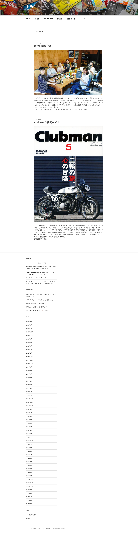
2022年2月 (29, 472)
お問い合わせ (71, 19)
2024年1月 (29, 395)
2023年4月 (29, 423)
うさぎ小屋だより (31, 515)
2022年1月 (29, 475)
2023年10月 (29, 405)
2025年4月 (29, 342)
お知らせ (28, 518)
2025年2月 (29, 349)
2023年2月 (29, 430)
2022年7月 (29, 454)
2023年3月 (29, 426)
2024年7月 (29, 374)
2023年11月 (29, 402)
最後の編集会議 (42, 45)
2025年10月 (29, 335)
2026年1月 (29, 328)
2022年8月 (29, 451)
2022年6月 (29, 458)
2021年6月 (29, 500)
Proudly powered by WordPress (55, 528)
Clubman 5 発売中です (47, 122)
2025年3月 (29, 346)
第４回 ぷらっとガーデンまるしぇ (36, 277)
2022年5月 (29, 461)
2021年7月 (29, 497)
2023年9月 (29, 409)
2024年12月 (29, 356)
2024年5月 (29, 381)
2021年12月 (29, 479)
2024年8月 (29, 370)
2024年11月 (29, 360)
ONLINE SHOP (48, 19)
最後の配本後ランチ (32, 294)
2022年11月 (29, 440)
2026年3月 (29, 325)
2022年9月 (29, 447)
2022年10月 (29, 444)
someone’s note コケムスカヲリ (36, 263)
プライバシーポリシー (37, 528)
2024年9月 (29, 367)
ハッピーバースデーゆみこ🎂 (34, 310)
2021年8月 (29, 493)
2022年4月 (29, 465)
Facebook (82, 19)
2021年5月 (29, 504)
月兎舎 (32, 7)
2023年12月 (29, 398)
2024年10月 (29, 363)
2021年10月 (29, 486)
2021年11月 (29, 482)
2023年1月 (29, 433)
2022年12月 (29, 437)
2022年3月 (29, 469)
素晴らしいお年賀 (31, 303)
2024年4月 (29, 384)
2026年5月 (29, 321)
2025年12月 (29, 332)
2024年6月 (29, 377)
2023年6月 (29, 416)
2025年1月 (29, 353)
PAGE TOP (133, 515)
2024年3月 (29, 388)
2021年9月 (29, 490)
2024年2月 (29, 391)
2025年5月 (29, 339)
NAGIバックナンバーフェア (34, 300)
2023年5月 (29, 419)
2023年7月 (29, 412)
